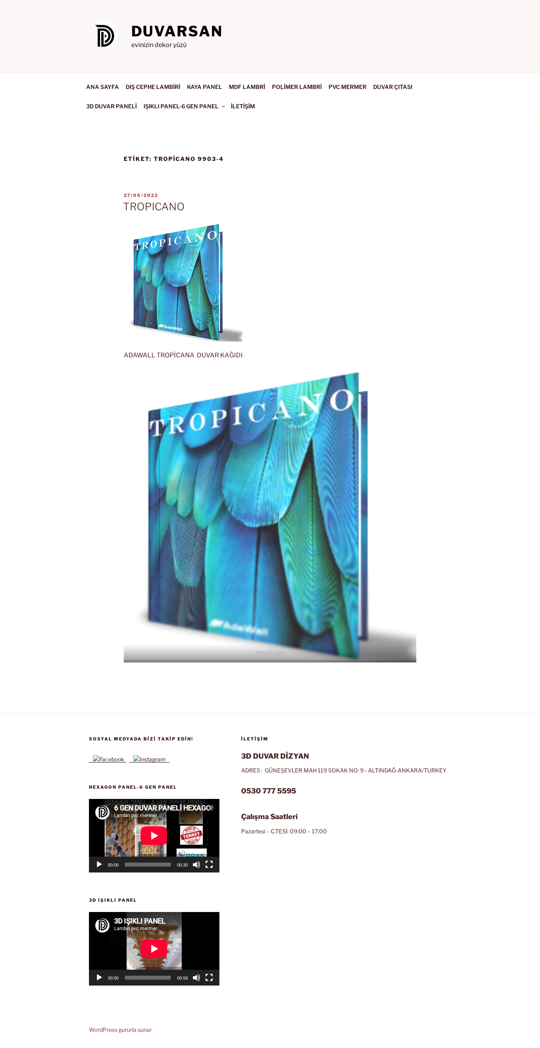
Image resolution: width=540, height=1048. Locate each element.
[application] (154, 835)
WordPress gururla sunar (120, 1029)
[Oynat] (99, 865)
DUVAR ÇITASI (392, 86)
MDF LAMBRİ (247, 86)
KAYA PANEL (204, 86)
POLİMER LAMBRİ (297, 86)
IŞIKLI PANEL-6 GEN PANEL (181, 106)
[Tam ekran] (209, 865)
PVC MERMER (347, 86)
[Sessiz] (196, 865)
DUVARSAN (177, 31)
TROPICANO (154, 206)
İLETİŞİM (243, 106)
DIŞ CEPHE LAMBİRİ (153, 86)
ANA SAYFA (102, 86)
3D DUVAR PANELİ (111, 106)
